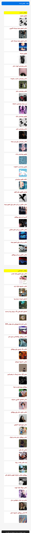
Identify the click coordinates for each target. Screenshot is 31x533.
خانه (27, 3)
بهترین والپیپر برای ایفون (20, 192)
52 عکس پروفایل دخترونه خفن (18, 513)
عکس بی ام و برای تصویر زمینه (19, 242)
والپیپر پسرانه (23, 53)
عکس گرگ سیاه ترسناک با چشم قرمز (17, 374)
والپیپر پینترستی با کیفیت (20, 167)
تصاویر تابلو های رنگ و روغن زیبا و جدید (16, 312)
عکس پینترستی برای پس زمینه (19, 142)
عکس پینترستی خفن (21, 129)
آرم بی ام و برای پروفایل (20, 217)
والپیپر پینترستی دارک (21, 116)
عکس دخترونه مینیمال (21, 362)
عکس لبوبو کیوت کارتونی (20, 425)
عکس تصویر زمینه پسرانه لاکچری (18, 28)
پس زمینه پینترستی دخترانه (20, 104)
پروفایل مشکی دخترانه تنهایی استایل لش (16, 475)
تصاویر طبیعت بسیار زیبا (20, 299)
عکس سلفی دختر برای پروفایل (19, 412)
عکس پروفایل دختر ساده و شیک (18, 437)
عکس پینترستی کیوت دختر (20, 66)
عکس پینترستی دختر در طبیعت (18, 79)
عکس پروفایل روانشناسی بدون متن (17, 337)
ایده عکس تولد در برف (21, 463)
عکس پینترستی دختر (21, 91)
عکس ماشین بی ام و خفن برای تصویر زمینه (15, 205)
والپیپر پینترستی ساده (21, 154)
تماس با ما (22, 3)
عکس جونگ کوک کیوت (21, 488)
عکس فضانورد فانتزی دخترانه (19, 400)
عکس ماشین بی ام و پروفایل (19, 255)
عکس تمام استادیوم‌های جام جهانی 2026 (16, 324)
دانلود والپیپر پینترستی (21, 179)
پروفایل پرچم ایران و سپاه (20, 387)
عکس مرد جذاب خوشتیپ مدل (19, 500)
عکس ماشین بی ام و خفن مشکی (18, 230)
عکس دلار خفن (23, 450)
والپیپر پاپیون (23, 16)
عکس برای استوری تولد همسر (19, 274)
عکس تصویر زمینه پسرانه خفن (19, 41)
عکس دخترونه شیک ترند (20, 286)
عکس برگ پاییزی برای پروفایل (19, 349)
